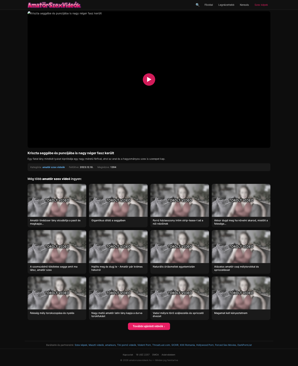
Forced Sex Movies (225, 345)
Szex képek (261, 4)
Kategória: (36, 167)
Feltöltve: (74, 167)
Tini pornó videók (126, 345)
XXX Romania (187, 345)
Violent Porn (144, 345)
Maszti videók (96, 345)
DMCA (155, 354)
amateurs (110, 345)
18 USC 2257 (143, 354)
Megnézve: (103, 167)
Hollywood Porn (205, 345)
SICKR (174, 345)
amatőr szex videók (53, 167)
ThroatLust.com (161, 345)
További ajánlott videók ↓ (149, 326)
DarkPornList (244, 345)
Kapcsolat (128, 354)
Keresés (244, 4)
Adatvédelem (168, 354)
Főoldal (209, 4)
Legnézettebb (226, 4)
